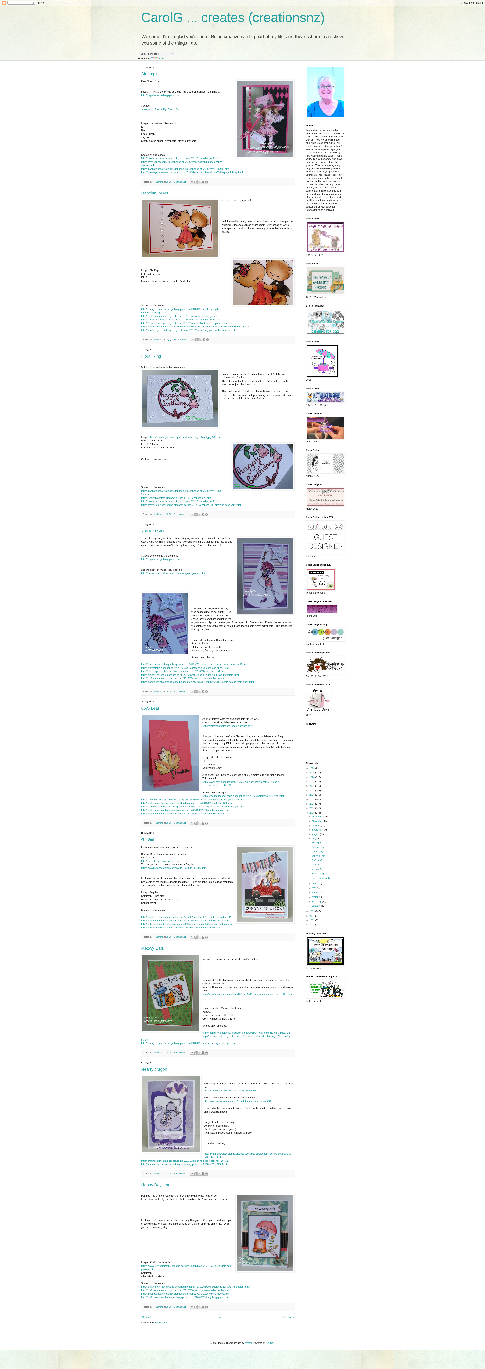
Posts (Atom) (161, 1322)
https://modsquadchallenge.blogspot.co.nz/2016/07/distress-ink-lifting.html (243, 796)
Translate (163, 58)
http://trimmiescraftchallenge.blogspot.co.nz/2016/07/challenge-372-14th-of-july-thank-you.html (193, 806)
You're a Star (153, 531)
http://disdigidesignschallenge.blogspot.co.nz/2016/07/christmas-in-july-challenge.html (188, 1043)
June (315, 883)
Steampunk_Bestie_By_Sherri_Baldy (161, 109)
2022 (312, 786)
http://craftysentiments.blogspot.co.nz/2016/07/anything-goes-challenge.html (183, 678)
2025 (312, 772)
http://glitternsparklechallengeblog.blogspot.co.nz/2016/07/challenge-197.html (183, 671)
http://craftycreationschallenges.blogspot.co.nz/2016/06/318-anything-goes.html (184, 1297)
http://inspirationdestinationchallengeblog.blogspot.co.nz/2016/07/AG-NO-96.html (185, 169)
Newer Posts (148, 1317)
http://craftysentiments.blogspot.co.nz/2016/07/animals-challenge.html (179, 316)
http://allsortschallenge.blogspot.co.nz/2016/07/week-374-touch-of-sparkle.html (184, 323)
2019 (312, 799)
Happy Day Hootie (158, 1185)
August (316, 834)
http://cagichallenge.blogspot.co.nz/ (160, 95)
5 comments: (180, 182)
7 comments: (180, 691)
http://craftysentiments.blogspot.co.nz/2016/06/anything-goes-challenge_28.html (185, 920)
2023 (312, 781)
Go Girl (147, 839)
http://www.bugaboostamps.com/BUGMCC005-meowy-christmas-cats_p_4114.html (247, 994)
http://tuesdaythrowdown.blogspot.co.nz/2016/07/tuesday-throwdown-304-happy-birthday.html (192, 172)
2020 (312, 795)
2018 (312, 804)
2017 (312, 808)
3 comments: (180, 1307)
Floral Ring (151, 356)
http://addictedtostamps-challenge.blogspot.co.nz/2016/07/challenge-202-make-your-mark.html (193, 799)
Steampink (151, 74)
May (314, 888)
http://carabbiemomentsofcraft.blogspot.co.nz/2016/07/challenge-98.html (181, 158)
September (318, 829)
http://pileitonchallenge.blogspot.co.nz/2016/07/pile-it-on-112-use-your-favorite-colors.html (190, 674)
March (315, 897)
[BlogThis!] (196, 182)
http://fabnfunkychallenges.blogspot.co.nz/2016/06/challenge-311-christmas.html (246, 1032)
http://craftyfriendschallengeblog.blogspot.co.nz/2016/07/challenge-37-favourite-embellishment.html (195, 326)
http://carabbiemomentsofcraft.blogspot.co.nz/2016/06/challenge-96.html (181, 927)
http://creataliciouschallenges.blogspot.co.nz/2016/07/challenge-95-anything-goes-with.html (191, 505)
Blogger (270, 1343)
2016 (312, 812)
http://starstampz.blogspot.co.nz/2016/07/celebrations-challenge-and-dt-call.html (185, 667)
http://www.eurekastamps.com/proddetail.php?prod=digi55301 (237, 1101)
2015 (312, 911)
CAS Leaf (150, 708)
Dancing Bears (154, 193)
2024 (312, 777)
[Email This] (192, 182)
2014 (312, 916)
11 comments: (180, 339)
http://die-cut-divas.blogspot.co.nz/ (160, 861)
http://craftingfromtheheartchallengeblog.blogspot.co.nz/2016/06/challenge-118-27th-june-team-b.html (196, 1286)
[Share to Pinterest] (206, 182)
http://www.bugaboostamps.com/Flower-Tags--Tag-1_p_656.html (185, 437)
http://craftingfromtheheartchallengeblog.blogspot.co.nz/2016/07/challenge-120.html (186, 803)
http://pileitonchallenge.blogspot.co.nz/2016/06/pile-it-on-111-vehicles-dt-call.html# (186, 917)
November (317, 821)
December (317, 816)
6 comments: (180, 514)
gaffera (248, 1343)
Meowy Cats (152, 948)
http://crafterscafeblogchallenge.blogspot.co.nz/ (228, 726)
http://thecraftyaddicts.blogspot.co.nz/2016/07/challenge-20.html (176, 497)
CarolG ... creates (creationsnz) (233, 17)
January (316, 906)
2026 (312, 768)
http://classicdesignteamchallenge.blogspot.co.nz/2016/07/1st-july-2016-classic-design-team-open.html (197, 682)
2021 (312, 790)
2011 (312, 924)
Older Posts (288, 1317)
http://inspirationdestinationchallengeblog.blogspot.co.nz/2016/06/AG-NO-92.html (185, 1164)
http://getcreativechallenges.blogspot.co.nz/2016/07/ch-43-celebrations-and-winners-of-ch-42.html (194, 664)
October (316, 825)
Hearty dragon (154, 1069)
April (314, 892)
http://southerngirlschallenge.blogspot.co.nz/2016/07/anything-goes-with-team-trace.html (189, 330)
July (314, 838)
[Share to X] (199, 182)
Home (218, 1317)
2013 (312, 920)
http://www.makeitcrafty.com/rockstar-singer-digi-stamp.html (174, 573)
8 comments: (180, 1052)
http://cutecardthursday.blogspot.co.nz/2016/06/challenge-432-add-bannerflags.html (186, 924)
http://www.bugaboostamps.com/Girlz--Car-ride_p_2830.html (174, 867)
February (317, 901)
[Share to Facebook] (203, 182)
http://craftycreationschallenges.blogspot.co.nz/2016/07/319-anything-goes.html (184, 810)
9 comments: (180, 823)
